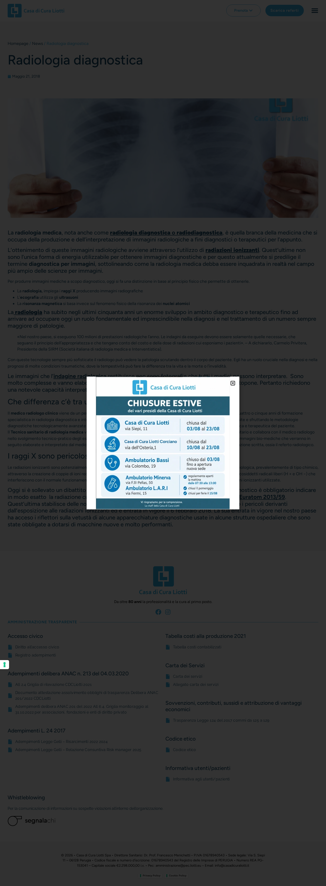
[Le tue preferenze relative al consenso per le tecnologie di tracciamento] (4, 664)
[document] (163, 443)
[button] (233, 383)
